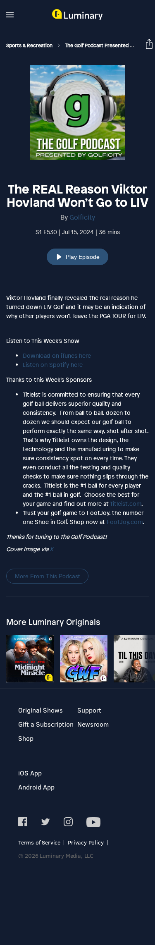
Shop (25, 738)
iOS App (30, 772)
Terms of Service (39, 842)
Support (89, 710)
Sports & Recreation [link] (30, 45)
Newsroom (93, 724)
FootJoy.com (125, 522)
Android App (36, 786)
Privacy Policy (86, 842)
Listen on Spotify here (53, 364)
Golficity (82, 217)
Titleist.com (125, 503)
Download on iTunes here (57, 355)
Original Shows (40, 710)
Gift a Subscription (46, 724)
